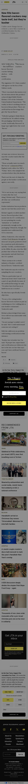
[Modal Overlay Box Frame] (14, 392)
